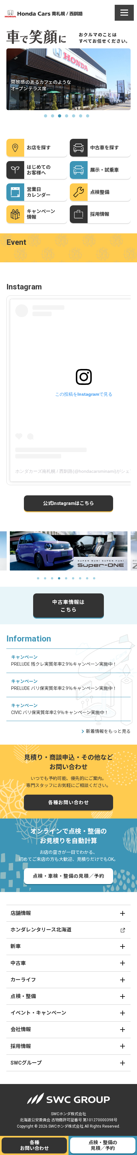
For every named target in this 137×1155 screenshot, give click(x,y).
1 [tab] (47, 117)
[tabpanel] (69, 79)
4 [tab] (68, 117)
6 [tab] (82, 117)
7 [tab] (89, 117)
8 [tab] (89, 580)
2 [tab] (54, 117)
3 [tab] (61, 117)
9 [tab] (96, 580)
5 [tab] (75, 117)
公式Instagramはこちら (68, 503)
